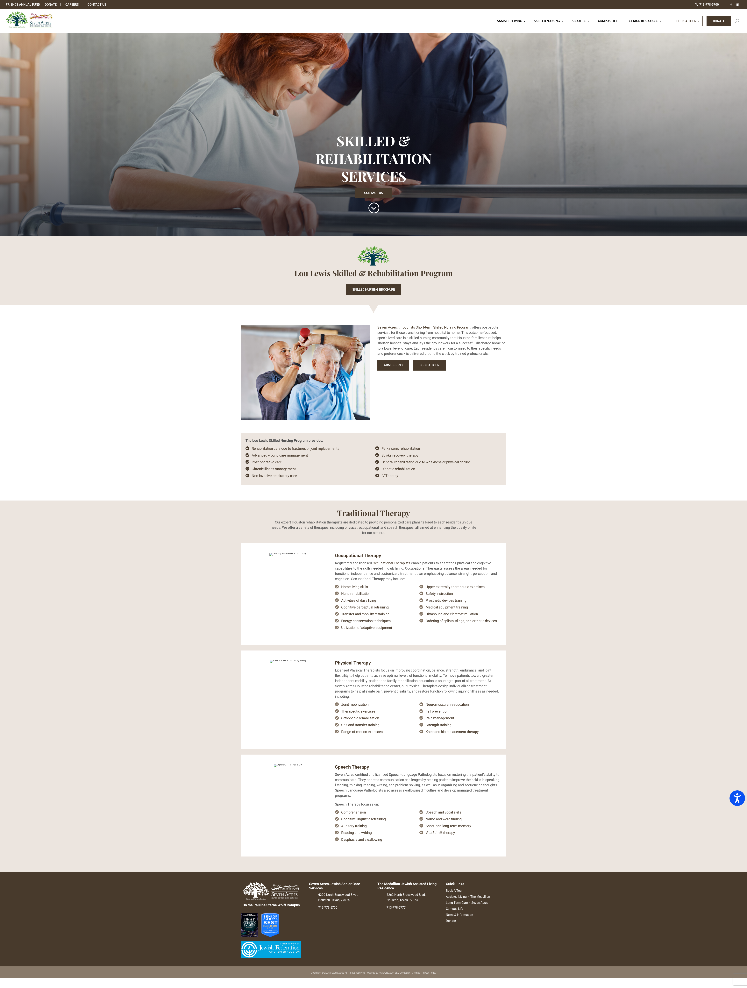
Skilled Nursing (547, 21)
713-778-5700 (327, 907)
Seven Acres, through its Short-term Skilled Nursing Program (423, 327)
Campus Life (608, 21)
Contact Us (373, 193)
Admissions (393, 365)
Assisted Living (509, 21)
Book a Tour (429, 365)
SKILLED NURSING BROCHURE (373, 289)
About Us (579, 21)
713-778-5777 (396, 907)
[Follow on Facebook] (731, 5)
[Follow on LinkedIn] (738, 5)
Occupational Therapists (391, 563)
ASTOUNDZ (385, 972)
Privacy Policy (429, 972)
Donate (719, 21)
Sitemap (416, 972)
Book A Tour (686, 21)
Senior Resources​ (643, 21)
